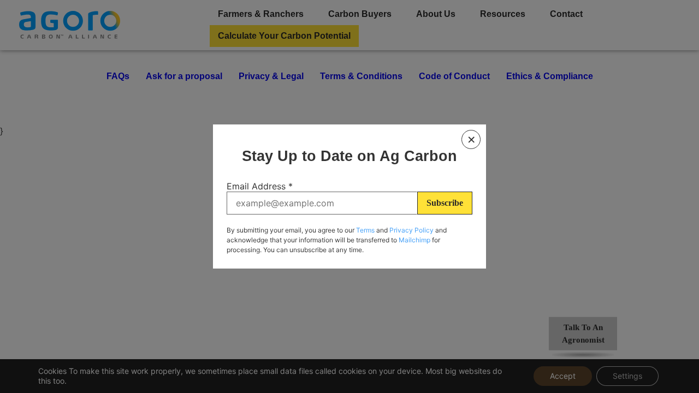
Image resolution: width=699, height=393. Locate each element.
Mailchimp (414, 240)
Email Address (260, 186)
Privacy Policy (411, 230)
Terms (365, 230)
